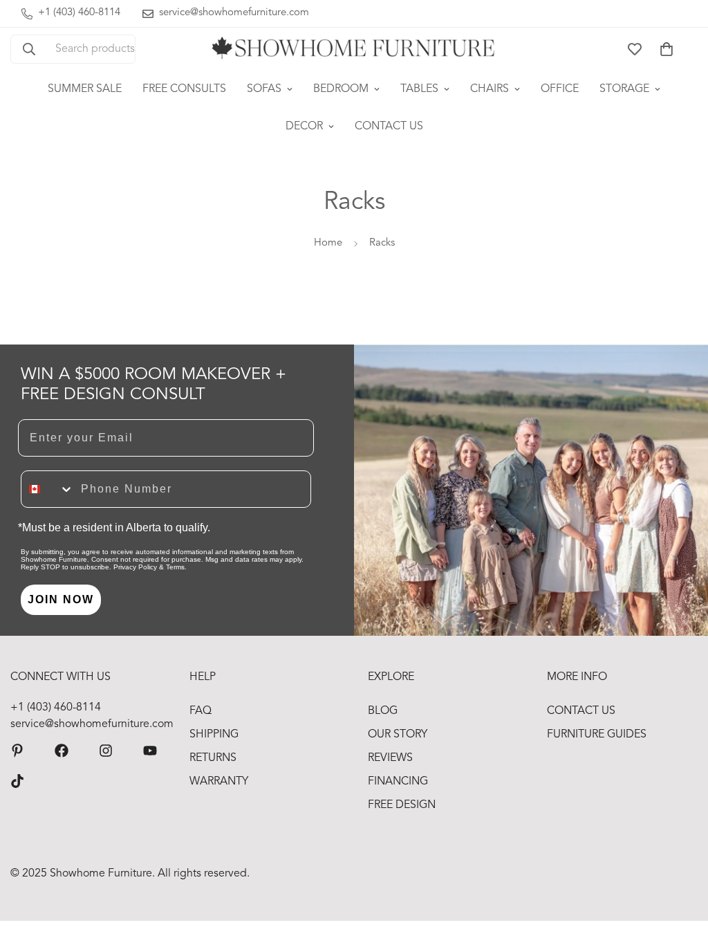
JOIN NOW (61, 599)
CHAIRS (489, 89)
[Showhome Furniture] (354, 49)
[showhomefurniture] (17, 751)
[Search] (29, 49)
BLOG (383, 711)
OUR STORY (397, 734)
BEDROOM (341, 89)
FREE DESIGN (402, 805)
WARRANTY (218, 781)
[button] (666, 49)
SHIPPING (214, 734)
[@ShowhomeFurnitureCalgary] (150, 751)
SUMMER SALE (85, 89)
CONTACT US (389, 126)
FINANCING (398, 781)
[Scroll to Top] (681, 870)
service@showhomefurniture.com (86, 724)
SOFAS (264, 89)
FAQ (200, 711)
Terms (175, 567)
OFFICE (560, 89)
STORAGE (624, 89)
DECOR (304, 126)
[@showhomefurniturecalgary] (17, 781)
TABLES (419, 89)
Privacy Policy (135, 567)
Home (328, 243)
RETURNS (212, 758)
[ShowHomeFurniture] (61, 751)
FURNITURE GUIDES (596, 734)
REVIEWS (390, 758)
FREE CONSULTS (184, 89)
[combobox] (47, 489)
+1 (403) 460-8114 (55, 707)
